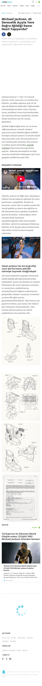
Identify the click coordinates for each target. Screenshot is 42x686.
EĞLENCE (15, 6)
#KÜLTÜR (5, 638)
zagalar (35, 527)
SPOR (27, 6)
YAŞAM (22, 6)
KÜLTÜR (3, 6)
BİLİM (9, 6)
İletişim (25, 650)
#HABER (13, 641)
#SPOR (13, 638)
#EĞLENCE (22, 638)
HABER (33, 6)
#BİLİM (30, 638)
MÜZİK (4, 13)
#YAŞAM (5, 641)
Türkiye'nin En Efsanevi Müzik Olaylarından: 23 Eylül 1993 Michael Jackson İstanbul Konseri (20, 568)
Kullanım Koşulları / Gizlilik (11, 650)
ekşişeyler (12, 2)
